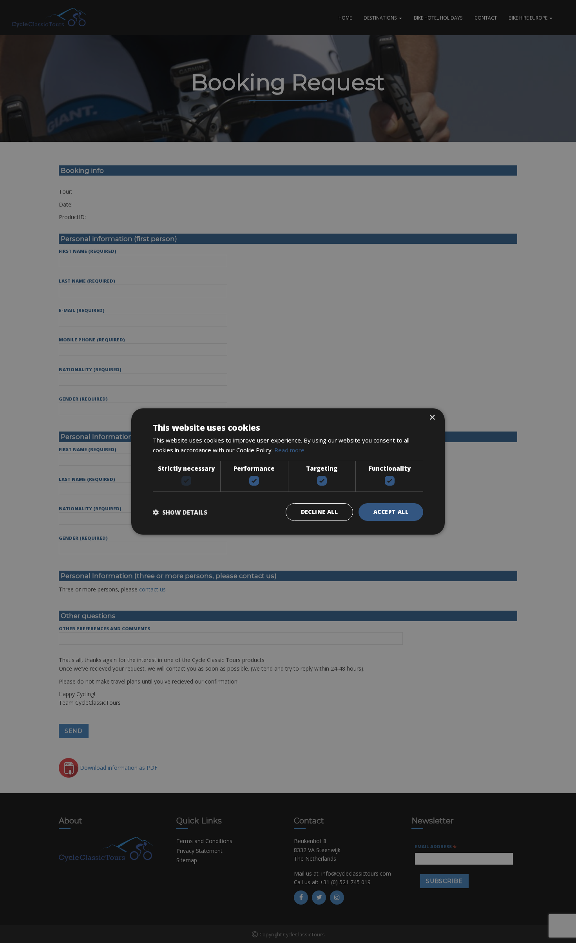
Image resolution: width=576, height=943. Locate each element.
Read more (289, 450)
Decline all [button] (319, 511)
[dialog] (288, 471)
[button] (180, 512)
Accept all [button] (390, 511)
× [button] (432, 418)
